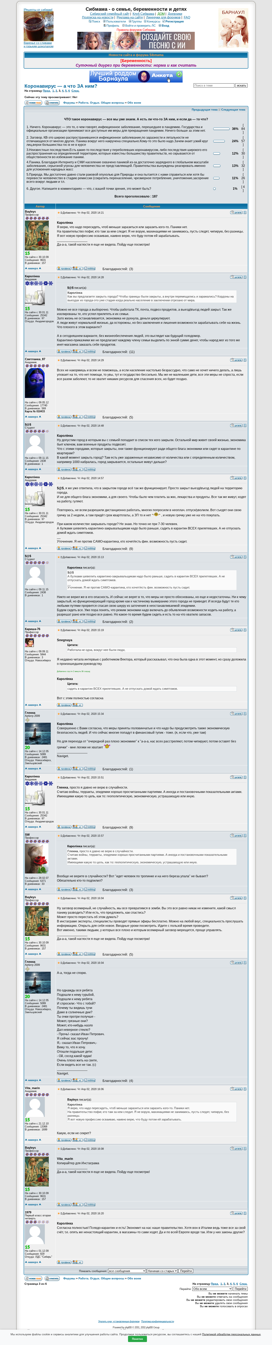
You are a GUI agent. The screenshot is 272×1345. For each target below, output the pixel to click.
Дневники (175, 14)
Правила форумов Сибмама (136, 29)
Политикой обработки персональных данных (231, 1334)
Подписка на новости (97, 17)
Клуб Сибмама (143, 14)
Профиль (113, 25)
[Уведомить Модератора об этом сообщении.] (245, 212)
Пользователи (116, 21)
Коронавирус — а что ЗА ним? (60, 86)
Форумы (69, 102)
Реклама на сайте (130, 17)
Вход (165, 25)
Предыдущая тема (205, 109)
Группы (137, 21)
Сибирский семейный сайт (109, 14)
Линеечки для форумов (163, 17)
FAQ (187, 17)
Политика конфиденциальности (157, 1321)
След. (75, 90)
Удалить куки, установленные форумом (118, 1321)
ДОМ (161, 14)
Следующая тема (233, 109)
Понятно (137, 1338)
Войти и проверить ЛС (140, 25)
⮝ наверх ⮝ (33, 268)
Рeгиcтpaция (174, 21)
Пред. (47, 90)
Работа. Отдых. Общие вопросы (101, 102)
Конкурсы (153, 21)
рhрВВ (128, 1327)
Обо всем (134, 102)
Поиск (96, 21)
